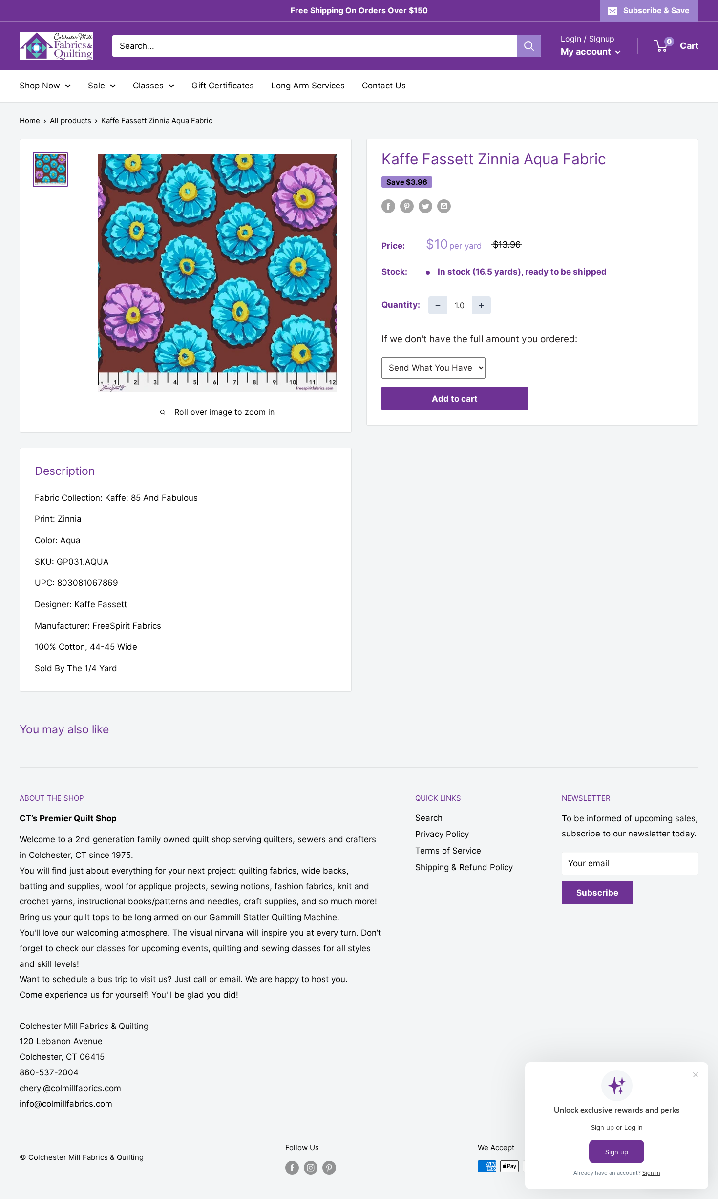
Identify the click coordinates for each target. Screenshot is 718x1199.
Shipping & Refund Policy (464, 867)
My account (587, 51)
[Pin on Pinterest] (407, 206)
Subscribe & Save (656, 10)
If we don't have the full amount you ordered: (479, 338)
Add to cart (455, 399)
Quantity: (400, 305)
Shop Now (40, 85)
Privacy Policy (442, 834)
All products (70, 120)
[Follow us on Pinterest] (329, 1167)
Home (30, 120)
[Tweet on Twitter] (425, 206)
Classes (148, 85)
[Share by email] (444, 206)
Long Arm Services (308, 85)
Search (429, 818)
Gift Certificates (222, 85)
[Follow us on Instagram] (310, 1167)
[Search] (529, 46)
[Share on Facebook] (388, 206)
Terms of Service (448, 851)
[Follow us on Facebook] (292, 1167)
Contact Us (384, 85)
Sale (96, 85)
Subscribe (597, 893)
